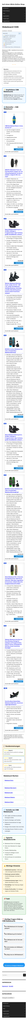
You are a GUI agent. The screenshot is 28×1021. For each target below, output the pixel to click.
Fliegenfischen (6, 21)
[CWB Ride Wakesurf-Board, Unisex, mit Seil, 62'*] (14, 119)
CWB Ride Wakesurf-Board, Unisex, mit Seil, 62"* (14, 126)
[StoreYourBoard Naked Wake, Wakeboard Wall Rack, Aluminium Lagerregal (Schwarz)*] (14, 695)
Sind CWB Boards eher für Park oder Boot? (13, 940)
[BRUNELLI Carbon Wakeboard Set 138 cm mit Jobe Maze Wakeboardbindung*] (14, 342)
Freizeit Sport (6, 18)
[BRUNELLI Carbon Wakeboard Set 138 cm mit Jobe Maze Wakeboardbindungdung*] (14, 482)
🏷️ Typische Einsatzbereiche (9, 42)
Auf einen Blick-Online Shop (13, 4)
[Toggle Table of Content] (18, 33)
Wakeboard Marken (7, 39)
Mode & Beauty (6, 10)
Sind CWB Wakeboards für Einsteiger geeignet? (14, 927)
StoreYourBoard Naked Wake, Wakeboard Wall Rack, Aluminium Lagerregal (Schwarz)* (14, 703)
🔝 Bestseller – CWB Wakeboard (9, 36)
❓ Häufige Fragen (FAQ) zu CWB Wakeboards (12, 47)
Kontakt (11, 986)
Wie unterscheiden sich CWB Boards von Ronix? (14, 948)
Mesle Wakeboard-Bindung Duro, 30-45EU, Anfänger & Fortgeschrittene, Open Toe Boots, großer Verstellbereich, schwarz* (14, 232)
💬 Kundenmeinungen (8, 38)
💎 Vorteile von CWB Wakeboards (10, 41)
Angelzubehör (6, 16)
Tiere (4, 13)
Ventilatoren (5, 8)
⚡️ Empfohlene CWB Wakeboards (10, 35)
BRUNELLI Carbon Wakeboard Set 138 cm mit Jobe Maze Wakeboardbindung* (13, 350)
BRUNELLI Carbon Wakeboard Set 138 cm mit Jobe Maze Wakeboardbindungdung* (13, 490)
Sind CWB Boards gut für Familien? (13, 934)
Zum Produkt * (19, 149)
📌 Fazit (5, 45)
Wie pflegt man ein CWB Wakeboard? (14, 954)
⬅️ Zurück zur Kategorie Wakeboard (14, 965)
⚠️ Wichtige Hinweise (7, 44)
